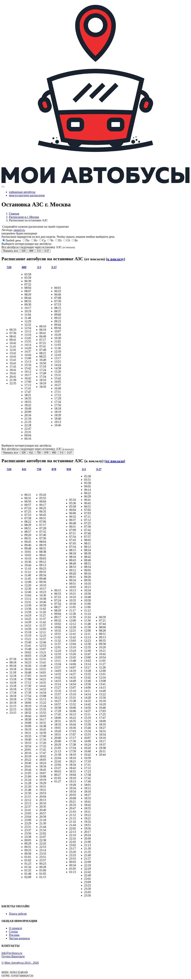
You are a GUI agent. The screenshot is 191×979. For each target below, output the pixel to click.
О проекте (15, 928)
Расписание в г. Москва (24, 217)
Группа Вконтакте (13, 956)
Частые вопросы (19, 938)
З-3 (38, 250)
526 (24, 250)
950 (54, 452)
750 (39, 452)
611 (31, 452)
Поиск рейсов (18, 913)
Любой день (13, 240)
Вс (76, 240)
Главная (14, 213)
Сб (68, 240)
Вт (35, 240)
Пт (60, 240)
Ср (44, 240)
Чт (52, 240)
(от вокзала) (114, 461)
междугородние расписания (27, 195)
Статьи (13, 931)
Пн (27, 240)
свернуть (19, 230)
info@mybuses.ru (11, 953)
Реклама (14, 935)
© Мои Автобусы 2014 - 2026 (20, 962)
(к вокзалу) (115, 259)
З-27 (46, 250)
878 (46, 452)
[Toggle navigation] (2, 186)
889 (31, 250)
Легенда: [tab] (13, 230)
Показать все (10, 250)
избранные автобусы (22, 192)
